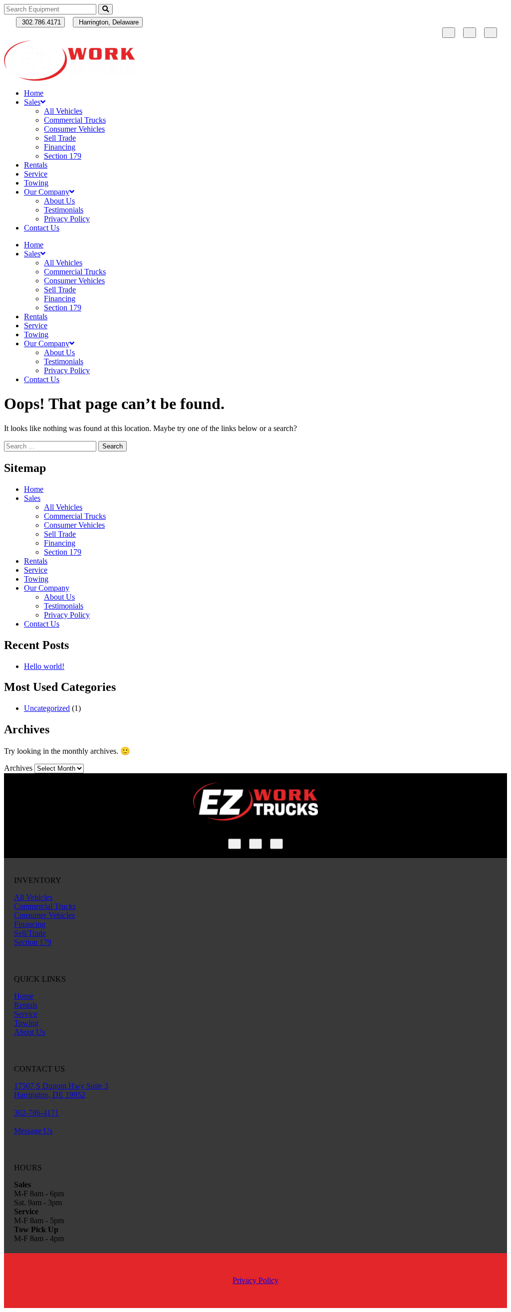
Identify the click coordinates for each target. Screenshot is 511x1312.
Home (33, 93)
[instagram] (469, 32)
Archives (18, 768)
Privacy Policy (67, 219)
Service (35, 174)
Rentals (35, 165)
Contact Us (41, 227)
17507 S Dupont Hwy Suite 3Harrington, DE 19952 (61, 1090)
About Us (59, 201)
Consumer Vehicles (74, 129)
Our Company (46, 192)
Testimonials (63, 210)
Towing (36, 183)
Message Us (33, 1130)
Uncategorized (47, 708)
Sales (32, 102)
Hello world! (44, 666)
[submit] (105, 9)
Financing (59, 147)
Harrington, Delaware (108, 22)
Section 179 (62, 156)
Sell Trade (60, 138)
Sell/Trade (30, 933)
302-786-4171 (36, 1112)
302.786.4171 (40, 22)
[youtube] (490, 32)
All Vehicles (63, 111)
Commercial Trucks (75, 120)
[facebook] (448, 32)
